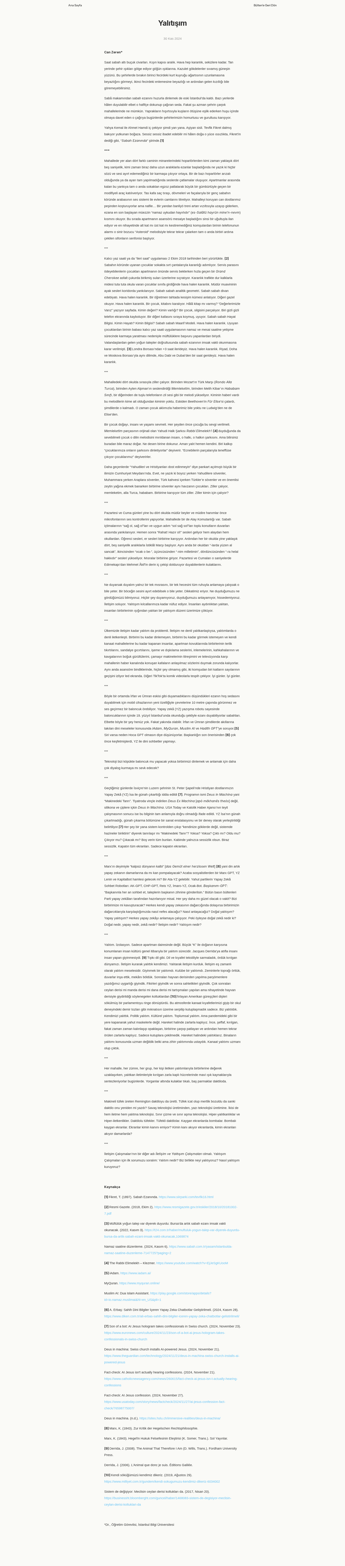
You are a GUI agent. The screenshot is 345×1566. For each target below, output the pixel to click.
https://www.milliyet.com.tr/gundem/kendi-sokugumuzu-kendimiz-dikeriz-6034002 (162, 1481)
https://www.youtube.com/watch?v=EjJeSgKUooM (192, 1263)
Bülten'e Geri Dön (265, 5)
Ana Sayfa (75, 5)
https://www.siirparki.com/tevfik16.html (186, 1197)
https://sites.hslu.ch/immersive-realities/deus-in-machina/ (179, 1418)
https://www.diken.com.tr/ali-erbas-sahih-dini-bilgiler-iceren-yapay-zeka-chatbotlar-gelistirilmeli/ (171, 1316)
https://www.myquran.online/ (139, 1283)
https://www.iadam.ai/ (135, 1273)
